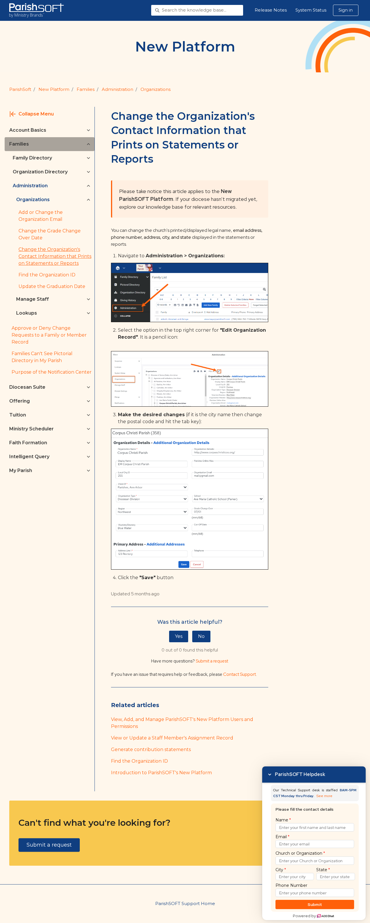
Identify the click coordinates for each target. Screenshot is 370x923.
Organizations (155, 89)
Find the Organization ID (139, 761)
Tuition (17, 415)
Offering (19, 401)
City (280, 869)
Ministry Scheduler (31, 429)
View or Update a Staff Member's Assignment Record (172, 738)
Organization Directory (40, 172)
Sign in (345, 10)
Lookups (26, 313)
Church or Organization (300, 853)
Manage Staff (32, 299)
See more (324, 796)
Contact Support (239, 674)
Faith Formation (28, 442)
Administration (117, 89)
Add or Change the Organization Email (40, 216)
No (201, 636)
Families (86, 89)
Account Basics (27, 130)
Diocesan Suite (27, 387)
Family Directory (32, 158)
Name (283, 820)
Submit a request (212, 661)
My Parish (20, 470)
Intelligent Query (29, 456)
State (323, 869)
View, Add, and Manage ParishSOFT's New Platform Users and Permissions (182, 723)
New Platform (53, 89)
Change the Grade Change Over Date (49, 234)
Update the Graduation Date (51, 286)
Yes (178, 636)
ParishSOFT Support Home (185, 903)
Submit (315, 904)
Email (282, 836)
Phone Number (291, 885)
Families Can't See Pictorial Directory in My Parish (42, 357)
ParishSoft (20, 89)
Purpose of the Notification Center (52, 372)
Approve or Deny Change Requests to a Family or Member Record (49, 335)
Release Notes (271, 10)
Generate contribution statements (151, 749)
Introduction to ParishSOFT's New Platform (161, 772)
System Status (310, 10)
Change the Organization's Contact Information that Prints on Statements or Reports (54, 256)
